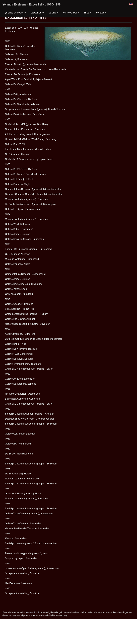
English (131, 4)
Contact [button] (100, 12)
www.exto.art (33, 612)
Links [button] (87, 12)
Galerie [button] (53, 12)
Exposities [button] (36, 12)
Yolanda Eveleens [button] (14, 12)
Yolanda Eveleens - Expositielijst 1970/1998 (32, 4)
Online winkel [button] (70, 12)
